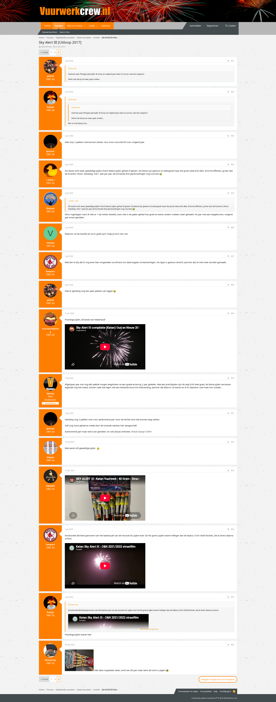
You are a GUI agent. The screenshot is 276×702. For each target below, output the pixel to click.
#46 (232, 227)
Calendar (105, 25)
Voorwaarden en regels (188, 691)
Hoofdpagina (225, 691)
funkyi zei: (72, 68)
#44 (232, 164)
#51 (232, 413)
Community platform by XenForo (214, 698)
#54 (232, 529)
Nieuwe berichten (49, 32)
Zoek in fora (65, 32)
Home (47, 25)
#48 (232, 285)
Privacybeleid (205, 691)
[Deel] (228, 61)
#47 (232, 256)
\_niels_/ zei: (73, 201)
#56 (232, 644)
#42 (232, 92)
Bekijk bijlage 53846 (141, 431)
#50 (232, 378)
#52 (232, 442)
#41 (232, 61)
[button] (85, 25)
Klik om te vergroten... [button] (149, 629)
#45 (232, 193)
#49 (232, 313)
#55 (232, 597)
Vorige (45, 52)
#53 (232, 470)
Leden (92, 25)
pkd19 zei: (72, 99)
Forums (59, 25)
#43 (232, 136)
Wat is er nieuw (74, 25)
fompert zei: (73, 604)
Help (215, 691)
